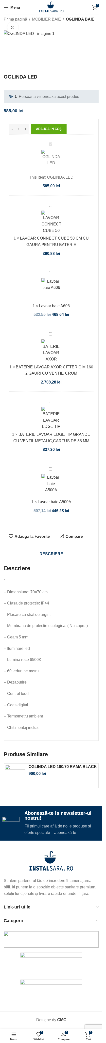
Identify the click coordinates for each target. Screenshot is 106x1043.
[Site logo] (51, 7)
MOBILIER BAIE (46, 19)
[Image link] (51, 852)
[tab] (51, 545)
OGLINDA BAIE (80, 19)
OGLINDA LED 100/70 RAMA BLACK (63, 757)
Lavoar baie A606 (54, 297)
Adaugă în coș (49, 120)
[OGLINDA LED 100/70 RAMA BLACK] (15, 767)
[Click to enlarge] (12, 27)
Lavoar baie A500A (54, 493)
